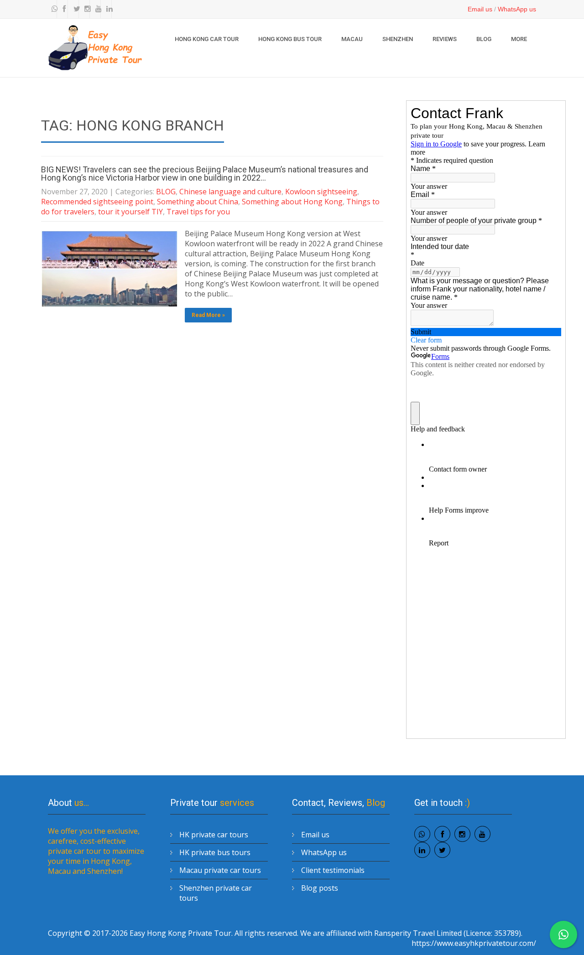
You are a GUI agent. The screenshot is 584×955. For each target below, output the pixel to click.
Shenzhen (397, 39)
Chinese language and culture (230, 192)
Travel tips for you (198, 212)
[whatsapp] (52, 9)
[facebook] (63, 9)
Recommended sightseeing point (97, 202)
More (519, 39)
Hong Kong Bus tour (290, 39)
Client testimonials (333, 870)
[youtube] (96, 9)
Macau (352, 39)
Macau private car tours (220, 870)
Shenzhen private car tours (215, 893)
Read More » (208, 315)
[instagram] (85, 9)
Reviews (445, 39)
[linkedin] (107, 9)
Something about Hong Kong (292, 202)
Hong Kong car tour (207, 39)
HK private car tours (213, 835)
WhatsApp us (517, 9)
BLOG (483, 39)
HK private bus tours (214, 852)
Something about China (197, 202)
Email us (480, 9)
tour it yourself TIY (130, 212)
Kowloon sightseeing (321, 192)
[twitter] (74, 9)
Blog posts (319, 888)
